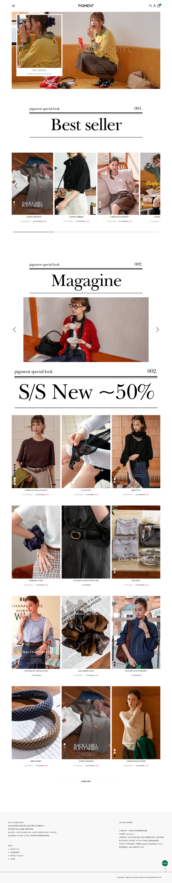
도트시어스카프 (86, 490)
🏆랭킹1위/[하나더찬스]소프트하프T (36, 490)
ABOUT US (14, 849)
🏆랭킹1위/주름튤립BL (76, 217)
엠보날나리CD (136, 490)
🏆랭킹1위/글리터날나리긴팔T (136, 761)
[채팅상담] (165, 863)
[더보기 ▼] (86, 781)
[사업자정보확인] (153, 841)
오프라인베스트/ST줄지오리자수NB (36, 671)
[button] (16, 186)
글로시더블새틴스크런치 (86, 671)
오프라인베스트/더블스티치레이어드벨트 (86, 580)
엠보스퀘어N (136, 580)
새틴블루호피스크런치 (36, 580)
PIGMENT (86, 6)
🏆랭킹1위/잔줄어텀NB (33, 217)
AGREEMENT (15, 852)
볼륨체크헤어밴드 (36, 761)
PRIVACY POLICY (17, 856)
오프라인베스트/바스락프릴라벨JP (136, 671)
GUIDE (12, 859)
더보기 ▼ (86, 781)
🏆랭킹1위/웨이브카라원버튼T (119, 217)
